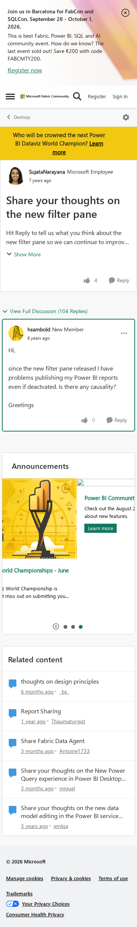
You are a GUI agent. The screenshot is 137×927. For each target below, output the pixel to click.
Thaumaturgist (68, 721)
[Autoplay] (56, 626)
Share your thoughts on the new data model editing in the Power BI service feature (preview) (70, 812)
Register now (25, 70)
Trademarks (19, 893)
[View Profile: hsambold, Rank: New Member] (16, 333)
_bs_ (64, 691)
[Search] (77, 96)
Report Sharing (41, 711)
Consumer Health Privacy (35, 914)
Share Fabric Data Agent (52, 741)
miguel (67, 788)
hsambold (38, 329)
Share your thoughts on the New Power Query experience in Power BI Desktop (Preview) (73, 775)
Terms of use (113, 878)
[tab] (65, 626)
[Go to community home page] (45, 96)
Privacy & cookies (71, 878)
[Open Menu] (126, 117)
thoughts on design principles (60, 681)
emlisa (61, 826)
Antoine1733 (74, 750)
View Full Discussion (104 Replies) (49, 311)
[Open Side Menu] (10, 96)
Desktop (22, 117)
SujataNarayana (47, 171)
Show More (27, 254)
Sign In (120, 96)
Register (97, 96)
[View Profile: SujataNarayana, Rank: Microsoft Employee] (15, 175)
